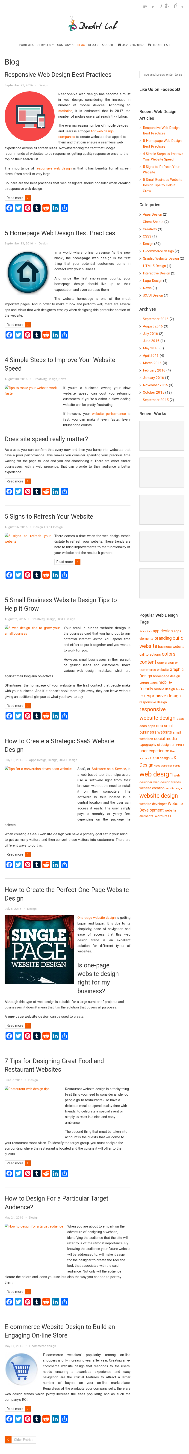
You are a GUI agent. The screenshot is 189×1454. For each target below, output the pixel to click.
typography (147, 745)
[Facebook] (158, 4)
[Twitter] (180, 4)
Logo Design (152, 281)
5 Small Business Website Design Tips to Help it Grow (162, 185)
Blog (81, 45)
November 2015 (155, 385)
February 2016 (154, 370)
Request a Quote (101, 45)
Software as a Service (109, 769)
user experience (154, 751)
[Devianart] (151, 4)
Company (64, 45)
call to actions (150, 654)
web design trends (167, 782)
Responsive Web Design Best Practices (58, 74)
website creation (152, 788)
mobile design (164, 689)
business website (171, 647)
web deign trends (170, 765)
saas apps (147, 726)
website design (158, 795)
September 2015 (156, 400)
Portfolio (26, 45)
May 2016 (151, 348)
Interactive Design (156, 273)
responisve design (162, 696)
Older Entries (23, 1440)
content (147, 662)
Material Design (148, 682)
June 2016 (151, 341)
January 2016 (153, 378)
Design (43, 85)
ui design (164, 745)
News (62, 379)
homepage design (166, 676)
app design (163, 631)
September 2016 (156, 319)
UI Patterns (177, 744)
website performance (109, 414)
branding (163, 638)
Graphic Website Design (161, 258)
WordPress (162, 816)
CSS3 (147, 236)
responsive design (153, 702)
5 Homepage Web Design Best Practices (60, 233)
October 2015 (153, 392)
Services (44, 45)
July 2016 (150, 334)
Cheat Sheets (153, 222)
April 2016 (151, 356)
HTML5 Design (154, 266)
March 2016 (152, 363)
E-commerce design (42, 1346)
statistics (65, 111)
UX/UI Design (53, 527)
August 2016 (153, 326)
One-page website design (96, 918)
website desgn (173, 788)
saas (180, 719)
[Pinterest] (173, 4)
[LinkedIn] (166, 4)
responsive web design (54, 168)
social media (165, 738)
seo (159, 725)
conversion (165, 662)
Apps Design (38, 760)
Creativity (39, 379)
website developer (153, 804)
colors (168, 654)
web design (156, 774)
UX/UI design (160, 758)
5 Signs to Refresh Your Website (49, 516)
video (157, 765)
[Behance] (144, 4)
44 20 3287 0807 (133, 45)
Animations (145, 631)
